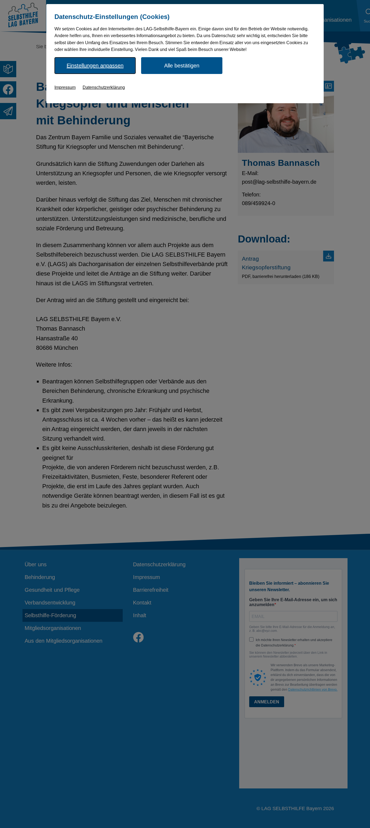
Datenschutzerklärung (104, 87)
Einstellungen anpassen (95, 66)
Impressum (65, 87)
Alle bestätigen (181, 66)
